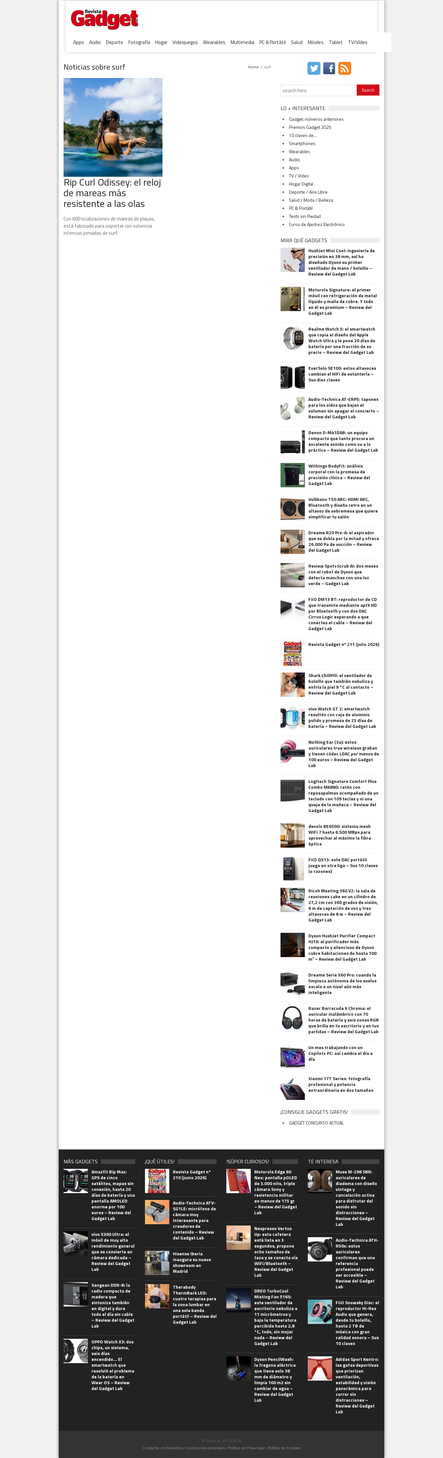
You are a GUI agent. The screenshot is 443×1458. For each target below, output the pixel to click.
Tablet (336, 42)
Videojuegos (185, 42)
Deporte (114, 42)
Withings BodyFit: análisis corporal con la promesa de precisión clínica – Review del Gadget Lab (339, 474)
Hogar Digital (301, 183)
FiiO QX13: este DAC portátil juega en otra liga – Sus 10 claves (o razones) (343, 865)
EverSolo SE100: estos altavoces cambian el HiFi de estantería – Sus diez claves (342, 374)
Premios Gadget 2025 (310, 127)
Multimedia (242, 42)
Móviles (316, 42)
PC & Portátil (272, 42)
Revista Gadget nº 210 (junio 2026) (191, 1175)
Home (253, 67)
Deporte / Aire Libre (308, 191)
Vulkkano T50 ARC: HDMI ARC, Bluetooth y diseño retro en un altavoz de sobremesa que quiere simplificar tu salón (343, 508)
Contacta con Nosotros (162, 1448)
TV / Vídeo (299, 175)
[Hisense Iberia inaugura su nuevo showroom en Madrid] (157, 1263)
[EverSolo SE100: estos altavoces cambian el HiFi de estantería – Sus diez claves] (293, 377)
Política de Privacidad (246, 1448)
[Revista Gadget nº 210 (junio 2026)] (157, 1181)
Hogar (161, 42)
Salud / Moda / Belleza (311, 200)
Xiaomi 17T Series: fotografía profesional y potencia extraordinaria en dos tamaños (340, 1084)
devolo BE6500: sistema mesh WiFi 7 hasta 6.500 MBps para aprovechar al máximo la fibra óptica (339, 835)
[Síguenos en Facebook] (330, 68)
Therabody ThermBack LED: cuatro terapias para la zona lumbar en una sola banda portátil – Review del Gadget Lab (195, 1304)
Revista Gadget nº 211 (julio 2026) (343, 644)
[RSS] (345, 68)
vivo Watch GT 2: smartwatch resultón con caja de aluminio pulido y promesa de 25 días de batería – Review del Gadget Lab (342, 717)
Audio (95, 42)
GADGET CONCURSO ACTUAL (316, 1122)
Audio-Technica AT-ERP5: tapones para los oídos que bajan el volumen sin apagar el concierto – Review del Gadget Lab (343, 408)
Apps (78, 42)
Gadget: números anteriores (316, 119)
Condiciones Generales (205, 1448)
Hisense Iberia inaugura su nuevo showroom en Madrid (192, 1262)
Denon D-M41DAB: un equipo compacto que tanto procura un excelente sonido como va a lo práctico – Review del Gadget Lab (343, 441)
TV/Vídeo (357, 42)
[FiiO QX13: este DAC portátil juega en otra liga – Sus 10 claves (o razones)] (293, 869)
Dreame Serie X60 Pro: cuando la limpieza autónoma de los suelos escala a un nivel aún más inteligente (342, 983)
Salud (297, 42)
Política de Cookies (284, 1448)
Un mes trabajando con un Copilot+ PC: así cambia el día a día (340, 1053)
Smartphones (302, 143)
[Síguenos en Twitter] (314, 68)
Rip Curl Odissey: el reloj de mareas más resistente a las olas (112, 193)
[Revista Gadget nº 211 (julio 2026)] (293, 654)
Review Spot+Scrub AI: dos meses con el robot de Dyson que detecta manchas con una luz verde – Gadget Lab (343, 574)
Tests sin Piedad (305, 216)
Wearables (214, 42)
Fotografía (139, 42)
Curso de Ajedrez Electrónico (317, 224)
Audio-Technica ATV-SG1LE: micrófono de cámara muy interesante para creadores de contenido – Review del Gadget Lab (194, 1220)
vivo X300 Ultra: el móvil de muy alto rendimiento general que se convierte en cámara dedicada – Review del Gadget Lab (113, 1251)
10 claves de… (303, 135)
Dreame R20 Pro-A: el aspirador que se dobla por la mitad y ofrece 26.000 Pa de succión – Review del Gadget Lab (343, 541)
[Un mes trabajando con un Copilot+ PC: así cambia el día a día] (293, 1057)
